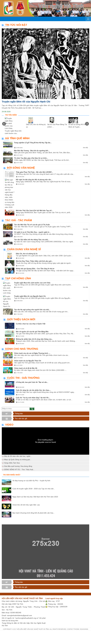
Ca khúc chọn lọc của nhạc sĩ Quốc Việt (30, 324)
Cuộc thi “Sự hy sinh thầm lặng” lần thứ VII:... (33, 398)
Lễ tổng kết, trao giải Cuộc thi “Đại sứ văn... (32, 382)
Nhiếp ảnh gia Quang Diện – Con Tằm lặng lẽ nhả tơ (35, 269)
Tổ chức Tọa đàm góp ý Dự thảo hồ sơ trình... (31, 158)
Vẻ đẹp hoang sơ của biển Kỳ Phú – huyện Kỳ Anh (31, 481)
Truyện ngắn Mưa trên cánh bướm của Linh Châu (32, 283)
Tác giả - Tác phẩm (18, 220)
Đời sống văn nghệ (21, 167)
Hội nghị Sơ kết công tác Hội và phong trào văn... (34, 180)
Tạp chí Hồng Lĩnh (18, 278)
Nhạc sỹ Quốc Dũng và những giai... (17, 459)
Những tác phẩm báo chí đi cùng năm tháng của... (34, 339)
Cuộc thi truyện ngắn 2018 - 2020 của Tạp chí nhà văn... (33, 489)
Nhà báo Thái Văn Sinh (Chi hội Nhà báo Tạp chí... (34, 210)
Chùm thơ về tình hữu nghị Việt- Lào (26, 505)
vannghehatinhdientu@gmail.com (19, 615)
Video (9, 424)
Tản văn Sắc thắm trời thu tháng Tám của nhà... (31, 240)
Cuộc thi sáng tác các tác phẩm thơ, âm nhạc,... (33, 390)
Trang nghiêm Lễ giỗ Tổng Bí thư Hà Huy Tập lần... (33, 143)
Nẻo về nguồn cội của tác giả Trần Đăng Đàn (32, 331)
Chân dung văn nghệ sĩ (24, 249)
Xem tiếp (85, 147)
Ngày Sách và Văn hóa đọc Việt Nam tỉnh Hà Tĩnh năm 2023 (35, 497)
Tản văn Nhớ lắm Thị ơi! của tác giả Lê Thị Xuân (32, 225)
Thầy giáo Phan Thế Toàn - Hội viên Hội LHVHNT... (34, 172)
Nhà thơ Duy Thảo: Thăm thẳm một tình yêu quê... (34, 261)
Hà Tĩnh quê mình (17, 138)
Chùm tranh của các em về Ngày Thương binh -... (32, 353)
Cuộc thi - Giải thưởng (23, 377)
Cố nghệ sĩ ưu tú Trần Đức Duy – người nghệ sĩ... (32, 232)
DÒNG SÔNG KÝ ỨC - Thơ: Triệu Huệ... (19, 469)
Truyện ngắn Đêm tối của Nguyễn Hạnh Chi (26, 101)
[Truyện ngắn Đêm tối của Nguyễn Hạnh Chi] (45, 63)
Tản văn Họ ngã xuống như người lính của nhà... (32, 310)
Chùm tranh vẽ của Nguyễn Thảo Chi (27, 361)
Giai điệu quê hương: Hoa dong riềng (18, 466)
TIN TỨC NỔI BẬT (16, 24)
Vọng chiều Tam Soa (12, 463)
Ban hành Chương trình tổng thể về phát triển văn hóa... (33, 513)
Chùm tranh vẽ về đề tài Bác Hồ (25, 368)
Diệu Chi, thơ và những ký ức (27, 254)
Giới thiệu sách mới (21, 319)
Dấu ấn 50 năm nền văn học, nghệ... (18, 456)
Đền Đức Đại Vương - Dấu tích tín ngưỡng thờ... (31, 151)
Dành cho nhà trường (21, 348)
